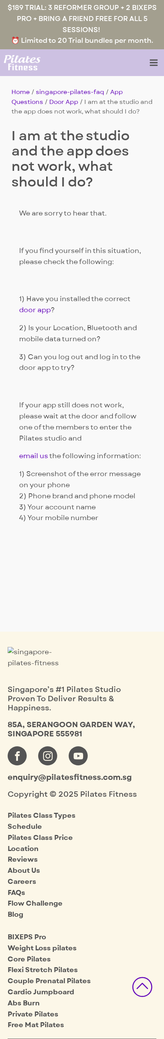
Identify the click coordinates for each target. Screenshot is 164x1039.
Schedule (25, 826)
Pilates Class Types (42, 815)
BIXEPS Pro (27, 937)
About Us (24, 870)
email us (33, 456)
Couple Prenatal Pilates (49, 981)
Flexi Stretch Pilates (43, 970)
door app (35, 310)
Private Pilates (33, 1014)
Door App (63, 102)
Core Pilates (29, 959)
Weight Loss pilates (42, 948)
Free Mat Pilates (36, 1025)
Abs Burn (24, 1003)
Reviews (23, 859)
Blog (15, 914)
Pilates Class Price (40, 837)
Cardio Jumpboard (41, 992)
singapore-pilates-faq (70, 92)
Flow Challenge (35, 903)
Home (20, 92)
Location (23, 848)
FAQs (16, 892)
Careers (22, 881)
